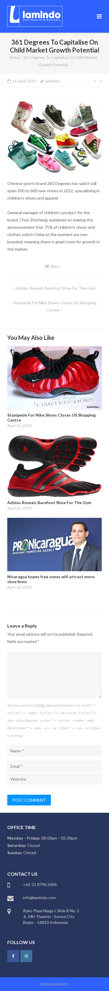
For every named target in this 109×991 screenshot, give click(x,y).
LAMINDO (61, 984)
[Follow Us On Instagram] (26, 956)
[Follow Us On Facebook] (13, 956)
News (55, 266)
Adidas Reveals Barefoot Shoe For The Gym (56, 288)
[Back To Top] (94, 977)
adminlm (52, 81)
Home (15, 57)
